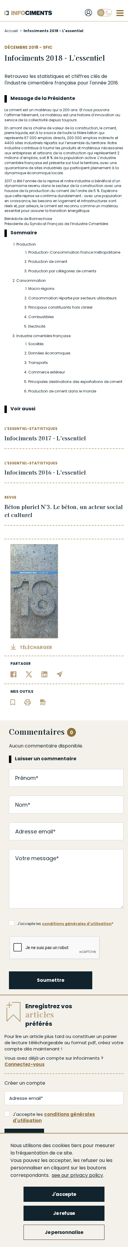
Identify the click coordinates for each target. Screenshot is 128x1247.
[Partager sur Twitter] (29, 673)
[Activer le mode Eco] (104, 12)
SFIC (47, 47)
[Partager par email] (60, 673)
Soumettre (50, 980)
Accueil (11, 30)
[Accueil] (28, 13)
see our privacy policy (77, 1175)
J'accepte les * (65, 923)
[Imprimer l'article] (27, 701)
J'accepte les (54, 1117)
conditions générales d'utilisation (77, 923)
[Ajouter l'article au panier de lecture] (12, 701)
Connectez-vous (24, 1064)
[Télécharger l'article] (43, 701)
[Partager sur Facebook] (13, 673)
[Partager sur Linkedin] (44, 673)
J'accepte (64, 1194)
